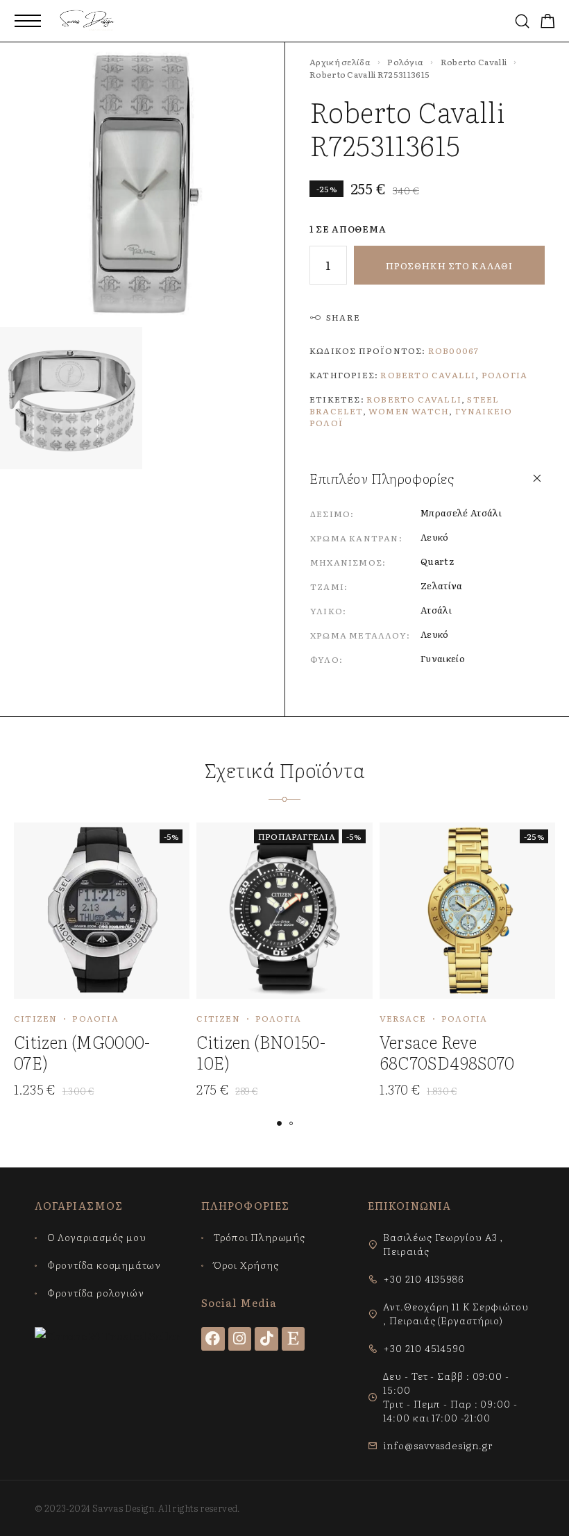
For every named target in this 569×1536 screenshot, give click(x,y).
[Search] (522, 21)
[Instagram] (240, 1339)
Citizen (35, 1018)
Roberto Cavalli (474, 62)
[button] (279, 1123)
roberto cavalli (413, 399)
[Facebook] (213, 1339)
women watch (408, 411)
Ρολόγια (405, 62)
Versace (403, 1018)
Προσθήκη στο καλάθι (449, 265)
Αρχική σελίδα (340, 62)
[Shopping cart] (548, 22)
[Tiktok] (266, 1339)
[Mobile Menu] (28, 21)
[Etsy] (293, 1339)
